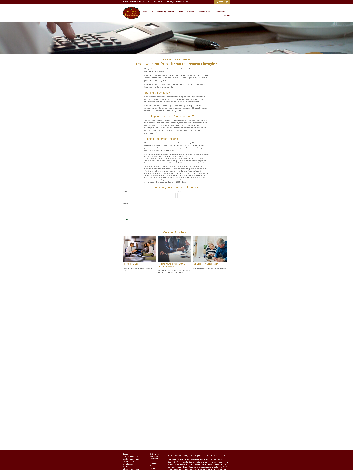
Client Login (223, 2)
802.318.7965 (134, 459)
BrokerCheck (220, 456)
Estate (152, 461)
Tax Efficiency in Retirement (205, 264)
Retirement (154, 456)
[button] (145, 11)
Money (152, 468)
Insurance (153, 463)
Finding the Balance (131, 264)
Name (125, 191)
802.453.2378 (159, 2)
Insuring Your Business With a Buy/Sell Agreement (171, 265)
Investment (154, 459)
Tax (151, 466)
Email (179, 191)
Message (126, 203)
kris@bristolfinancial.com (178, 2)
